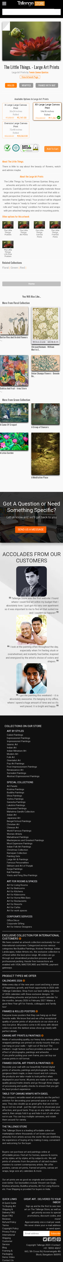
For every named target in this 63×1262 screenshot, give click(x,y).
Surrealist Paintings (16, 773)
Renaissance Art (15, 770)
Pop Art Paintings (15, 763)
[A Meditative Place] (45, 454)
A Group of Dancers (40, 427)
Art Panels (12, 786)
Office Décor (13, 920)
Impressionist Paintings (18, 741)
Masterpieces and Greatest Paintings (25, 840)
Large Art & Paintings (17, 859)
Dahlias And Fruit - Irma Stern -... (13, 389)
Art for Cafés (13, 907)
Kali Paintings (13, 872)
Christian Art (13, 824)
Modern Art (12, 754)
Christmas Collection (17, 850)
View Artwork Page (30, 77)
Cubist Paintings (15, 735)
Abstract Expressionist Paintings (23, 776)
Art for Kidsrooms (16, 894)
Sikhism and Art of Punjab (20, 865)
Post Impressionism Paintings (22, 766)
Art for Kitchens (15, 891)
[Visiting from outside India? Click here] (20, 938)
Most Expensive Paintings (19, 843)
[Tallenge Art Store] (31, 3)
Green (14, 267)
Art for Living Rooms (17, 885)
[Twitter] (45, 1240)
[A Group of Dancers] (45, 413)
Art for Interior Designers (19, 926)
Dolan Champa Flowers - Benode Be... (45, 374)
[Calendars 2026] (24, 980)
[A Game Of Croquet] (14, 412)
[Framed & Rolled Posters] (37, 1011)
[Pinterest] (59, 1240)
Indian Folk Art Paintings (19, 846)
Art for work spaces (17, 910)
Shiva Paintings (14, 795)
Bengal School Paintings (19, 821)
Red (22, 267)
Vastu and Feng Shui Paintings (22, 875)
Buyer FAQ (7, 1215)
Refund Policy (9, 1222)
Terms (5, 1225)
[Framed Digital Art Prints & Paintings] (52, 1063)
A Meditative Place (39, 477)
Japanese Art (13, 818)
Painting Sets (13, 856)
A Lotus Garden (6, 452)
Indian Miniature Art (16, 750)
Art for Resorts (14, 904)
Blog (4, 1247)
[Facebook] (50, 1240)
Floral (5, 267)
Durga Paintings (14, 869)
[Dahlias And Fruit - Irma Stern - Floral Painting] (14, 370)
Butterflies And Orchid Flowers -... (14, 338)
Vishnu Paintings (15, 799)
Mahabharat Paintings (18, 837)
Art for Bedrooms (16, 888)
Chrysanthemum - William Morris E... (42, 348)
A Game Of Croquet (8, 424)
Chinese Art (13, 827)
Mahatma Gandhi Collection (21, 811)
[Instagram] (54, 1240)
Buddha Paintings (15, 792)
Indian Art (12, 747)
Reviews (6, 1219)
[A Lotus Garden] (14, 441)
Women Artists (14, 834)
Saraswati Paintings (17, 808)
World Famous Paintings (19, 830)
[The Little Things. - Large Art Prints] (31, 41)
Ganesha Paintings (16, 802)
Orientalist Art (14, 760)
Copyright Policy (10, 1228)
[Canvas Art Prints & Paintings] (42, 1035)
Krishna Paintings (15, 789)
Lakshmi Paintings (16, 805)
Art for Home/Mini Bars (18, 897)
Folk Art (11, 757)
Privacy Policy (9, 1231)
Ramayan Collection (17, 853)
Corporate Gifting (15, 923)
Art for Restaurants (16, 901)
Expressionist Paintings (18, 738)
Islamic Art (12, 744)
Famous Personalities (18, 862)
